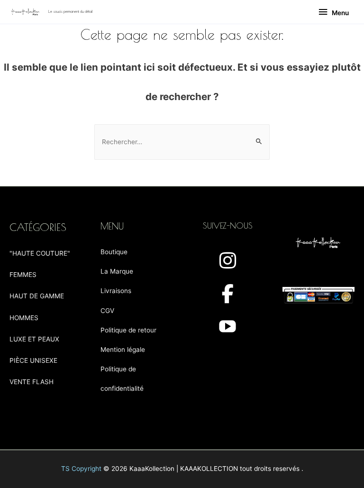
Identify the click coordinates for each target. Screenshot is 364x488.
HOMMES (23, 318)
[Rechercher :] (182, 142)
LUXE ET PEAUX (34, 339)
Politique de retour (128, 330)
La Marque (116, 271)
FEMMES (22, 274)
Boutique (113, 252)
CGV (107, 310)
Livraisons (115, 291)
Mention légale (122, 349)
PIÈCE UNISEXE (33, 360)
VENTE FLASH (31, 382)
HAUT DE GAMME (36, 296)
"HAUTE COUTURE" (39, 253)
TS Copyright (81, 468)
